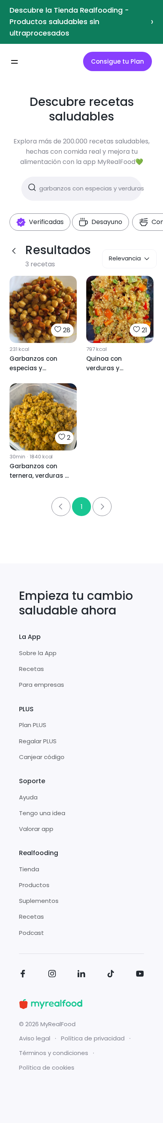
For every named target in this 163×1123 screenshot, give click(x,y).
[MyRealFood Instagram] (52, 975)
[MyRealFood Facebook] (23, 975)
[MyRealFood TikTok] (111, 975)
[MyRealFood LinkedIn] (81, 975)
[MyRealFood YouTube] (140, 975)
